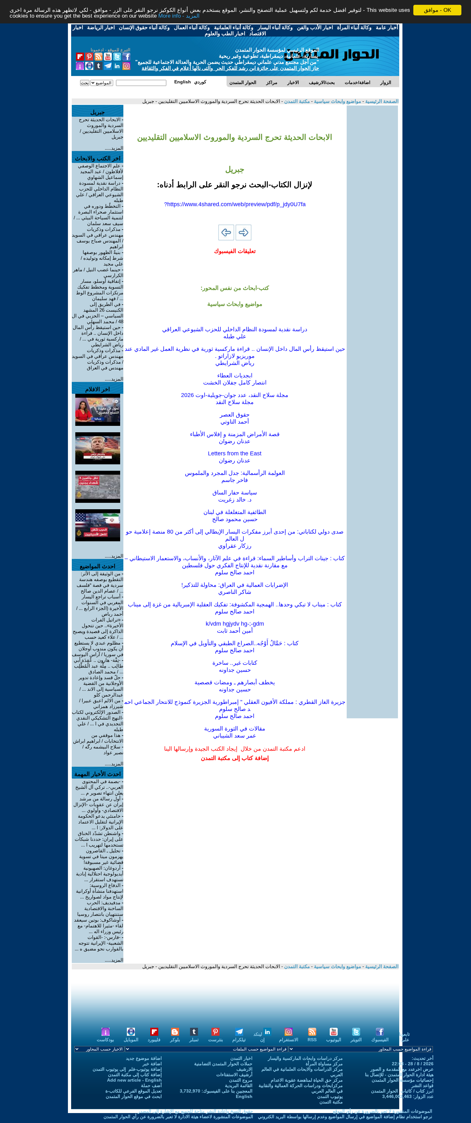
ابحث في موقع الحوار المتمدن (134, 1096)
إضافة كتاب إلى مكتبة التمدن (135, 1074)
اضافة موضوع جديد (144, 1058)
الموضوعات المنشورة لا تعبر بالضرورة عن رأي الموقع (382, 1111)
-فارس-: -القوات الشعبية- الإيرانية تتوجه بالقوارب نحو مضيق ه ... (99, 942)
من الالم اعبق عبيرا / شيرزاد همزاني (101, 703)
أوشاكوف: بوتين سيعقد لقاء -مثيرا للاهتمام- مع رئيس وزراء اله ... (98, 925)
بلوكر (175, 1039)
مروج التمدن (240, 1080)
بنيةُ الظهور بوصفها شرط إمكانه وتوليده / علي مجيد (102, 257)
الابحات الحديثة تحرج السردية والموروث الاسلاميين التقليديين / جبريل (101, 128)
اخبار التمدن (241, 1058)
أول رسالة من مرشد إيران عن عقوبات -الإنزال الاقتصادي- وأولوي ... (98, 804)
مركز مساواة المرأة (324, 1063)
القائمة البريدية (238, 1085)
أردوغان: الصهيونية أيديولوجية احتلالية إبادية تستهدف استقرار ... (99, 873)
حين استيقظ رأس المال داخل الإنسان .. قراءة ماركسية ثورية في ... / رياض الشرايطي (98, 336)
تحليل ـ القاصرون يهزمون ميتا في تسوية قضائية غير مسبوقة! (101, 856)
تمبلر (194, 1039)
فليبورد (154, 1039)
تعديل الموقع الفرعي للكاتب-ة (133, 1090)
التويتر (356, 1039)
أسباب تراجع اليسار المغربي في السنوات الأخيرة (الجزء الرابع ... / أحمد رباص (99, 605)
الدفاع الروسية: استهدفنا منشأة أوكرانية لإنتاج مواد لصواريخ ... (99, 890)
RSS (312, 1039)
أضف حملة (151, 1085)
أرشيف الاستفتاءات (234, 1074)
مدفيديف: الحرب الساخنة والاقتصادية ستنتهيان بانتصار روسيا (100, 908)
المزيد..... (114, 148)
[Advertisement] (372, 202)
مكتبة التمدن (296, 101)
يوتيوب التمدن (330, 1096)
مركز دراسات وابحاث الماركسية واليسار (305, 1058)
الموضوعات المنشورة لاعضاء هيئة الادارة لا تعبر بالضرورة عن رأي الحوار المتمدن (178, 1116)
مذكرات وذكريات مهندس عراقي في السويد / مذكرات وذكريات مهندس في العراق (97, 359)
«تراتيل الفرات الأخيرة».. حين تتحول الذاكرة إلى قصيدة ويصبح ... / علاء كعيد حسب (98, 628)
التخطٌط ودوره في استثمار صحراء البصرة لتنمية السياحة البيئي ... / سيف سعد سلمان (98, 214)
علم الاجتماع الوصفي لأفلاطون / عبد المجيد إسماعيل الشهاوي (100, 171)
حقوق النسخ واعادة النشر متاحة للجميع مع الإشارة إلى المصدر (195, 1111)
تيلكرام (239, 1039)
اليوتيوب (333, 1039)
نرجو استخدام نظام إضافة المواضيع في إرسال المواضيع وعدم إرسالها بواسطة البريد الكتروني (345, 1116)
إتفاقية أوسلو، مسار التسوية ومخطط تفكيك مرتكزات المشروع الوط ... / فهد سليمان (99, 289)
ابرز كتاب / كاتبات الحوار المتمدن (402, 1090)
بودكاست (105, 1039)
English (244, 1096)
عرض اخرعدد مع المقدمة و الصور (402, 1069)
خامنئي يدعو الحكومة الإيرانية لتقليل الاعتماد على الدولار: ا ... (100, 821)
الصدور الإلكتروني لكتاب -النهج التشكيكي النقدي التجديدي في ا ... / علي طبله (97, 720)
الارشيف (244, 1069)
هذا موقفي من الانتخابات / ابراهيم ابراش (98, 738)
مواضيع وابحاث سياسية (337, 101)
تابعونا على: (404, 1037)
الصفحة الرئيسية (381, 101)
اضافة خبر (152, 1063)
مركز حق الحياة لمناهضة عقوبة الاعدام (307, 1080)
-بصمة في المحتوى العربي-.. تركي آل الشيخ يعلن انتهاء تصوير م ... (99, 787)
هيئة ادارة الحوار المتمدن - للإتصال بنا (399, 1074)
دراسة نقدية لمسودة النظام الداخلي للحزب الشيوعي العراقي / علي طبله (99, 191)
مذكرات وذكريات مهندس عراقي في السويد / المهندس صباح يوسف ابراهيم (97, 237)
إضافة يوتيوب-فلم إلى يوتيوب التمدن (127, 1069)
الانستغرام (288, 1039)
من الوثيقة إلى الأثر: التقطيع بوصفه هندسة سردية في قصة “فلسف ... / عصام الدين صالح (100, 582)
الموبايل (131, 1039)
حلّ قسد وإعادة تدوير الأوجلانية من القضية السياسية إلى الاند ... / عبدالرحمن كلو (100, 686)
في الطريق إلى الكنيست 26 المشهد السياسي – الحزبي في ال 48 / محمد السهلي (97, 312)
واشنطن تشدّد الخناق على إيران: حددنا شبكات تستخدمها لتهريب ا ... (99, 839)
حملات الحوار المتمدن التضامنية (223, 1063)
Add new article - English (134, 1080)
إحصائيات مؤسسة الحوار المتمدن (403, 1080)
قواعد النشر (422, 1085)
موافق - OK (437, 10)
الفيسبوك (380, 1039)
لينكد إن (259, 1037)
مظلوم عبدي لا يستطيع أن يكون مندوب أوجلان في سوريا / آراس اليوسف (97, 648)
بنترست (215, 1039)
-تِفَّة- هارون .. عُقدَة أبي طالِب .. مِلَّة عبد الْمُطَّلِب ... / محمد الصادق (98, 665)
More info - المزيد (179, 16)
